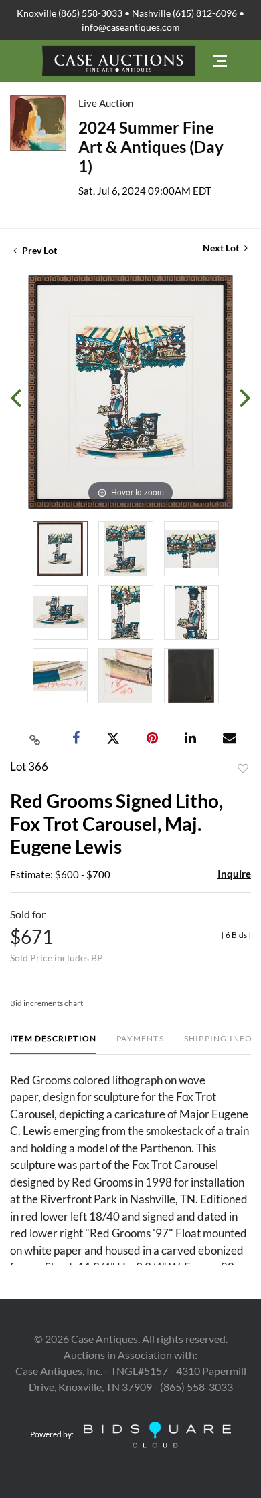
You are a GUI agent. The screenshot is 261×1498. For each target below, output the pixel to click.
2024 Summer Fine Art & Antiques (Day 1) (151, 147)
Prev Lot (38, 250)
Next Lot (222, 247)
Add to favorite (243, 768)
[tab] (53, 1043)
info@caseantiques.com (131, 27)
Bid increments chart (46, 1003)
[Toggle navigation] (220, 61)
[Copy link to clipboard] (35, 739)
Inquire (234, 874)
